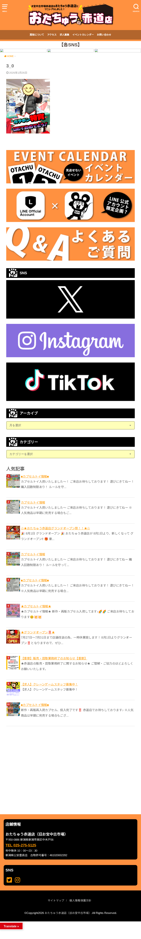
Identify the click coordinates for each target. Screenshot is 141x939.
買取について (37, 34)
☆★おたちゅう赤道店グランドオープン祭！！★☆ (55, 528)
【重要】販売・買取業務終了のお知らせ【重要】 (54, 658)
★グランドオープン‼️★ (38, 632)
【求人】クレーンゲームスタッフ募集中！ (49, 684)
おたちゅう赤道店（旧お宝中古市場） (68, 913)
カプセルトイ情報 (33, 502)
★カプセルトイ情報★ (36, 606)
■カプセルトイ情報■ (35, 476)
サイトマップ (56, 900)
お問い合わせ (104, 34)
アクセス (52, 34)
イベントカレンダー (83, 34)
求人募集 (64, 34)
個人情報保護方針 (80, 900)
